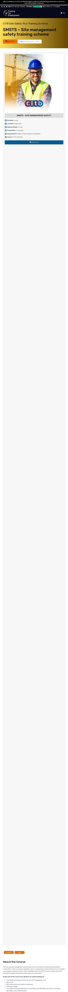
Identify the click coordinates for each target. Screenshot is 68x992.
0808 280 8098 (26, 1)
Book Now (11, 41)
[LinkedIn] (1, 6)
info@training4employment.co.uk (50, 1)
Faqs (19, 952)
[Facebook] (4, 6)
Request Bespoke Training (30, 41)
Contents (9, 952)
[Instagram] (9, 6)
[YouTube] (6, 6)
